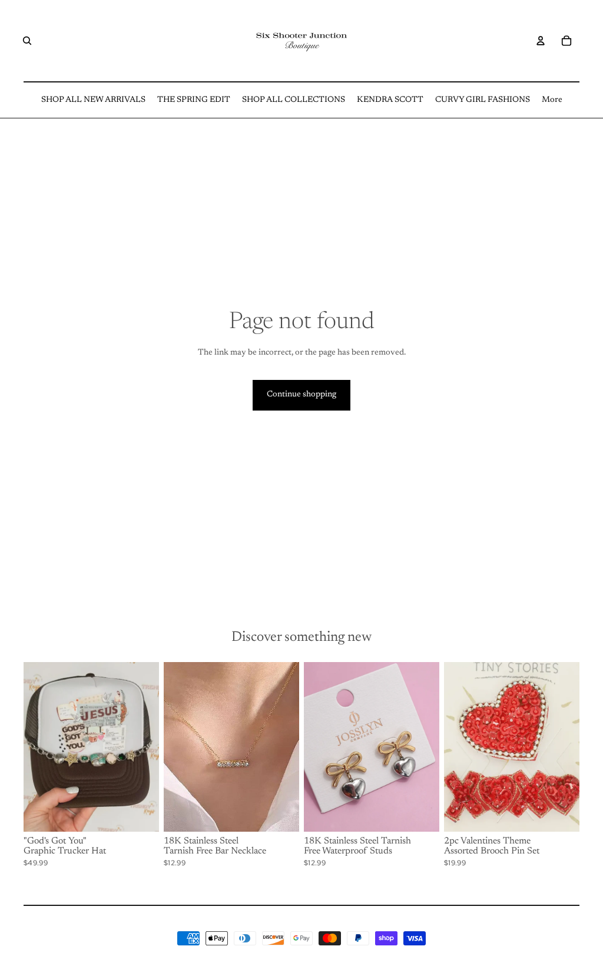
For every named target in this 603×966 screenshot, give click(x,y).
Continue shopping (301, 395)
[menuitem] (93, 100)
